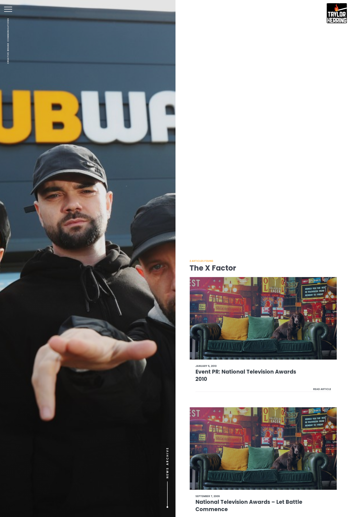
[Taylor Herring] (337, 13)
